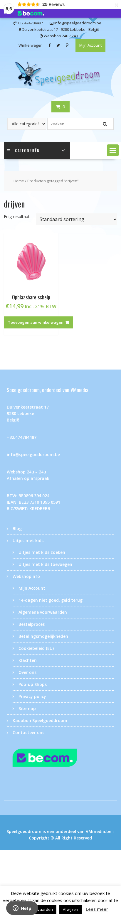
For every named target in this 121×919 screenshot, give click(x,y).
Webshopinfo (26, 576)
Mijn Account (90, 45)
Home (19, 180)
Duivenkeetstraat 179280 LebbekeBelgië (28, 413)
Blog (17, 528)
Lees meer (97, 909)
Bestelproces (32, 624)
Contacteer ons (28, 732)
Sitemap (27, 708)
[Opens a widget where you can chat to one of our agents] (22, 908)
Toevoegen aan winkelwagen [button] (35, 322)
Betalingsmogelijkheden (43, 636)
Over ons (27, 672)
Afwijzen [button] (70, 909)
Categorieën (27, 150)
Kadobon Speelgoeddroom (40, 720)
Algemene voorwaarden (43, 612)
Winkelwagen (31, 45)
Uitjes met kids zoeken (42, 552)
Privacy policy (32, 696)
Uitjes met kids (28, 540)
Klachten (28, 660)
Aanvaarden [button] (42, 909)
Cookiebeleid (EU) (36, 648)
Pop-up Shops (33, 684)
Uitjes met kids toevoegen (45, 564)
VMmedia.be (98, 831)
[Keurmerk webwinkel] (60, 759)
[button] (113, 150)
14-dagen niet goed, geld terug (51, 600)
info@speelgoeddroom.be (33, 454)
